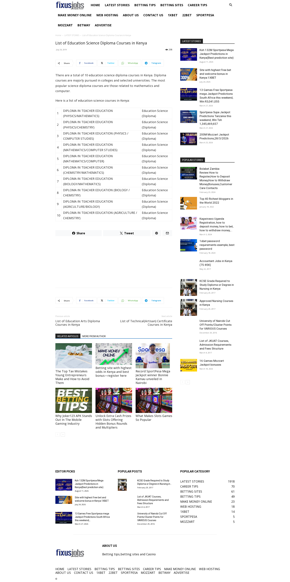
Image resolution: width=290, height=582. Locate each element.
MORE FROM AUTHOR (94, 336)
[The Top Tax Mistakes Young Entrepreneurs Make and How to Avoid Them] (73, 355)
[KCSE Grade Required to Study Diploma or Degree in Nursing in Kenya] (188, 287)
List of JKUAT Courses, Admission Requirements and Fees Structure (215, 344)
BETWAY (83, 25)
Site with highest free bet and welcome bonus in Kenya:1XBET (215, 73)
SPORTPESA (205, 15)
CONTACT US (153, 15)
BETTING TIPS (145, 5)
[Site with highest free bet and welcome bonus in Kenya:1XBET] (188, 74)
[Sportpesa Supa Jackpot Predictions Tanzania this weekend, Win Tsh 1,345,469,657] (188, 116)
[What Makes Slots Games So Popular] (154, 400)
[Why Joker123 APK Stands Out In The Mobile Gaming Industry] (73, 400)
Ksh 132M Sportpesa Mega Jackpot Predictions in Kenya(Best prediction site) (217, 53)
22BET (187, 15)
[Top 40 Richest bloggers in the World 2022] (188, 203)
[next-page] (63, 434)
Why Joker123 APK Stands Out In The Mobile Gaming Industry (73, 420)
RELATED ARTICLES (67, 336)
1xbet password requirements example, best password (217, 244)
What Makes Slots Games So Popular (154, 418)
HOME (95, 5)
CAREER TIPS (197, 5)
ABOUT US (131, 15)
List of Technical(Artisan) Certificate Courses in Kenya (146, 322)
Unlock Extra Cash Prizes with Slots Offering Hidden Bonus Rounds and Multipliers (113, 421)
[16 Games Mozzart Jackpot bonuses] (188, 365)
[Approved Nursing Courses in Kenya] (188, 307)
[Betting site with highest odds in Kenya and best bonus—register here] (113, 354)
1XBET (173, 15)
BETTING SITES (171, 5)
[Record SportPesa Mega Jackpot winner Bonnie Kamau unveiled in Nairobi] (154, 355)
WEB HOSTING (107, 15)
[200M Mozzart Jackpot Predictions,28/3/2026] (188, 139)
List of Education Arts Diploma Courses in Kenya (77, 322)
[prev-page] (57, 434)
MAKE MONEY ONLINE (75, 15)
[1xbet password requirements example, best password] (188, 245)
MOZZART (65, 25)
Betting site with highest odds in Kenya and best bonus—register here (113, 372)
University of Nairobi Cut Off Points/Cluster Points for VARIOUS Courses (216, 324)
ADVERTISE (103, 25)
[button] (231, 5)
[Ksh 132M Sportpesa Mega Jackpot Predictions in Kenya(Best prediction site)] (188, 54)
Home (58, 35)
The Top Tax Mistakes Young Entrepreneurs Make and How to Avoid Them (72, 377)
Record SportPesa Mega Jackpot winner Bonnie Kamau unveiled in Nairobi (153, 377)
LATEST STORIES (117, 5)
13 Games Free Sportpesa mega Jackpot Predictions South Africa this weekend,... (92, 517)
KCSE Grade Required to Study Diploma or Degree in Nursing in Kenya (217, 284)
